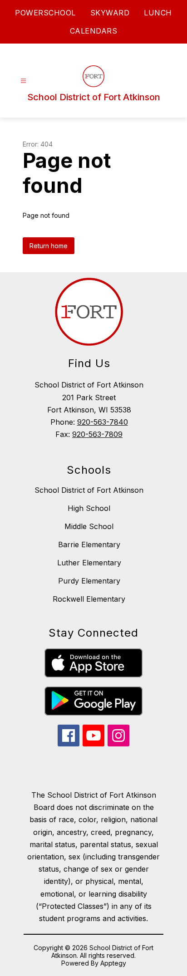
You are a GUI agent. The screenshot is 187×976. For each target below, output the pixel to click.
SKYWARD (110, 12)
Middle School (88, 526)
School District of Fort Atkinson (88, 490)
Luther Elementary (89, 562)
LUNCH (158, 12)
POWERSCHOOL (45, 12)
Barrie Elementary (89, 544)
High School (89, 508)
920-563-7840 (102, 422)
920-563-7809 (97, 434)
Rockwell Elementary (89, 598)
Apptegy (113, 963)
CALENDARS (94, 30)
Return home (49, 246)
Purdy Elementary (89, 580)
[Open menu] (23, 81)
